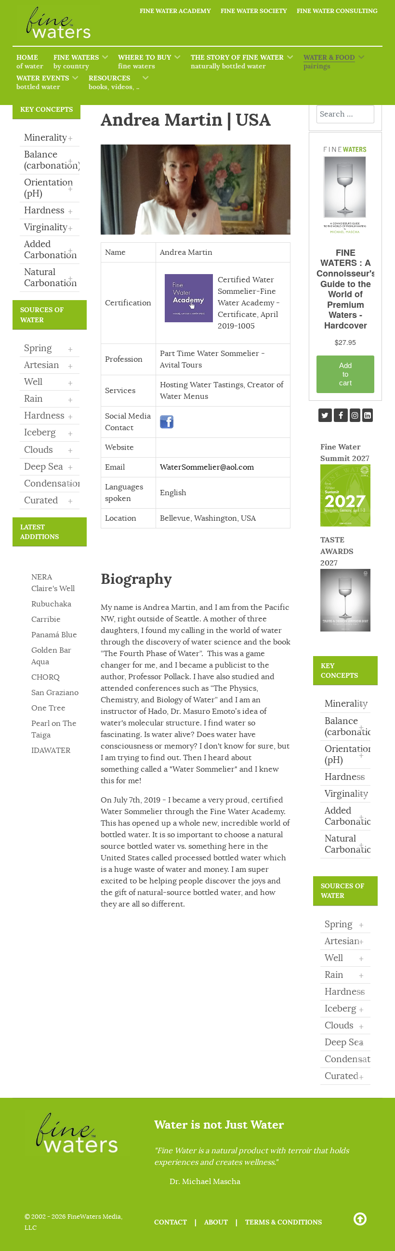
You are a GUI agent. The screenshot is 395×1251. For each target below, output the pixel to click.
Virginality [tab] (48, 228)
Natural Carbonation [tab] (50, 277)
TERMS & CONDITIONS (283, 1222)
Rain (33, 399)
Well (33, 382)
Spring (38, 348)
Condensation (53, 483)
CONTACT (170, 1222)
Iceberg (40, 432)
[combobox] (345, 114)
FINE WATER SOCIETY (254, 11)
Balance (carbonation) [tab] (52, 160)
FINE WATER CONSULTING (337, 11)
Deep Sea (43, 467)
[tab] (49, 349)
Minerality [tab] (48, 138)
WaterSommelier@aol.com (207, 467)
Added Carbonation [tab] (50, 249)
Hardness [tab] (48, 211)
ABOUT (216, 1222)
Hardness (44, 415)
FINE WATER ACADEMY (175, 11)
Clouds (38, 450)
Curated (41, 500)
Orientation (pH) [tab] (48, 188)
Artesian (41, 365)
